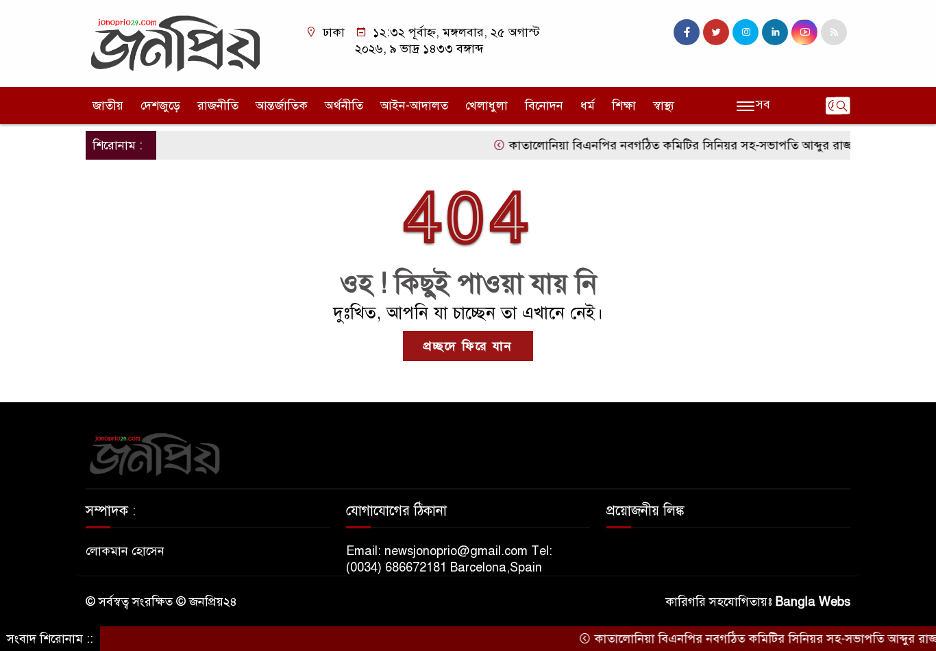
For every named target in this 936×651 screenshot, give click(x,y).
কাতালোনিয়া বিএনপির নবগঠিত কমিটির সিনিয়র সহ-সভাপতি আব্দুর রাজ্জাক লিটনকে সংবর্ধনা (714, 145)
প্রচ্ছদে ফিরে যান (468, 346)
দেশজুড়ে (160, 105)
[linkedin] (775, 32)
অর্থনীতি (344, 105)
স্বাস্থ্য (663, 105)
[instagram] (745, 32)
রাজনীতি (217, 105)
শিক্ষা (624, 105)
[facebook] (687, 32)
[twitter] (716, 32)
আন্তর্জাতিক (282, 105)
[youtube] (804, 32)
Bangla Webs (813, 601)
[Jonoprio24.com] (175, 42)
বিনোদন (544, 105)
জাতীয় (108, 105)
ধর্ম (587, 105)
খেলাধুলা (486, 105)
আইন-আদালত (414, 105)
